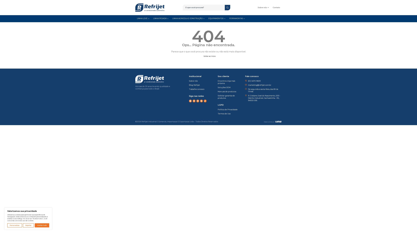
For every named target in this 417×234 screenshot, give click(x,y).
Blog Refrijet (194, 85)
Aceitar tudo (42, 225)
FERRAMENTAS (236, 18)
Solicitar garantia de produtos (226, 97)
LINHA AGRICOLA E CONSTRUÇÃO (187, 18)
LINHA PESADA (160, 18)
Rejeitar (28, 225)
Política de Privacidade (227, 110)
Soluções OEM (224, 87)
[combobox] (205, 8)
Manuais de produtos (227, 92)
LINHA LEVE (142, 18)
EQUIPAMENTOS (215, 18)
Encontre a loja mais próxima (226, 82)
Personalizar (15, 225)
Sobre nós (262, 7)
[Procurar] (227, 8)
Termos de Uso (224, 114)
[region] (28, 219)
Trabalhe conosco (196, 89)
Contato (276, 7)
